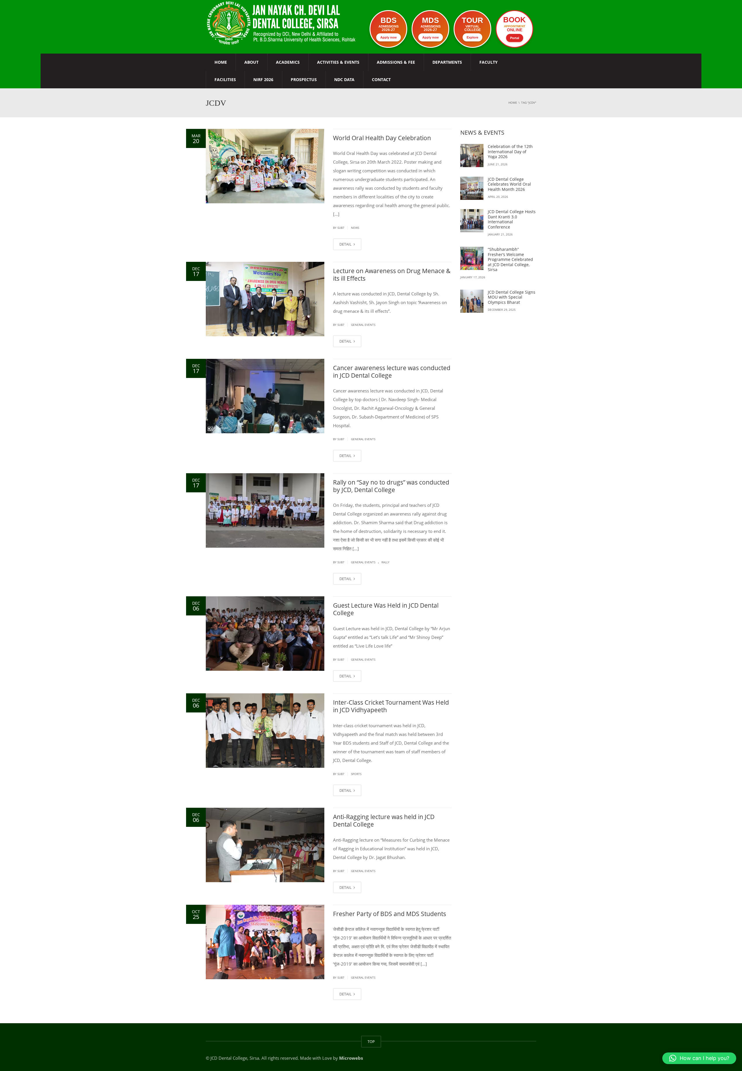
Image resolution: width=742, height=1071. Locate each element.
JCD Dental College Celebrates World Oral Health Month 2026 (509, 184)
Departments (447, 62)
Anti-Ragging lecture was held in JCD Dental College (383, 820)
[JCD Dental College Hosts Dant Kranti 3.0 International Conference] (471, 220)
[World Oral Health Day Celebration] (265, 166)
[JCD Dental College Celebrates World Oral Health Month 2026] (471, 188)
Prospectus (304, 79)
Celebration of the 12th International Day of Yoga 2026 (510, 151)
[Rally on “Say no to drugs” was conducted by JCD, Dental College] (265, 510)
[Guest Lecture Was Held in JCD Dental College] (265, 633)
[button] (699, 1058)
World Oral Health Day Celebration (382, 138)
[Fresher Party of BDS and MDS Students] (265, 942)
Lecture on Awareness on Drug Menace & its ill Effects (391, 274)
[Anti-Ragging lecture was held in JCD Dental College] (265, 845)
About (251, 62)
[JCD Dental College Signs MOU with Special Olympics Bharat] (471, 301)
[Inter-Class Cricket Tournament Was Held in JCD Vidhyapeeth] (265, 730)
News (355, 228)
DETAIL (345, 244)
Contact (381, 79)
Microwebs (351, 1058)
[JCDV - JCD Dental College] (282, 22)
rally (385, 562)
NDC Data (344, 79)
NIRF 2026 (263, 79)
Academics (288, 62)
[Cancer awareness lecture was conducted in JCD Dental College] (265, 396)
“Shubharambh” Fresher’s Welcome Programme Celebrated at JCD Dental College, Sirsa (510, 259)
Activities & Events (338, 62)
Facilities (225, 79)
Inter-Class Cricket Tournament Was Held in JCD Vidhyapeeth (391, 706)
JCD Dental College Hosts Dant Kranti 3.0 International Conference (512, 219)
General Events (363, 325)
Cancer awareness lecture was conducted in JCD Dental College (391, 371)
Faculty (488, 62)
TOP (371, 1041)
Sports (356, 774)
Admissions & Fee (396, 62)
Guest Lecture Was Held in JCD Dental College (386, 609)
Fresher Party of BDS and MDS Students (389, 914)
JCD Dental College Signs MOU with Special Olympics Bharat (511, 297)
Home (220, 62)
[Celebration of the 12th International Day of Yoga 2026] (471, 155)
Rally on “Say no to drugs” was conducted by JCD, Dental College (391, 486)
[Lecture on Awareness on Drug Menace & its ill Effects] (265, 299)
